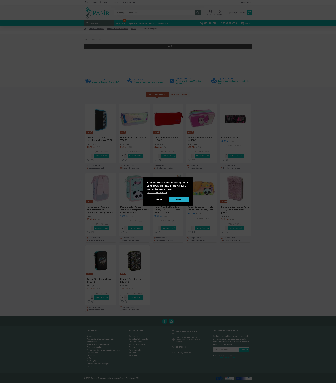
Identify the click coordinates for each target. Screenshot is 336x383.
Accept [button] (179, 199)
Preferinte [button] (158, 199)
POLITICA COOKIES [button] (157, 192)
